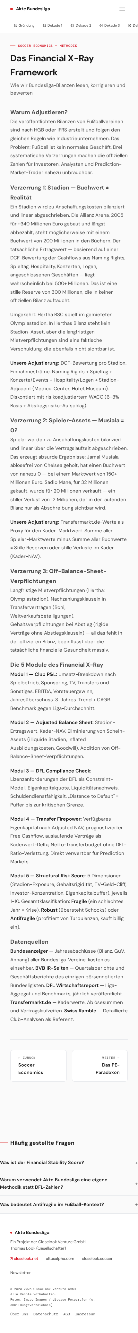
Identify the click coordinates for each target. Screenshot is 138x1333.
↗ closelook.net (24, 1258)
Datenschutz (45, 1314)
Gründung (24, 25)
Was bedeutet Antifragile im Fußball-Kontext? (52, 1204)
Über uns (19, 1314)
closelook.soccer (97, 1258)
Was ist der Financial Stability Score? (42, 1162)
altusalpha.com (60, 1258)
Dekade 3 (109, 25)
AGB (66, 1314)
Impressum (85, 1314)
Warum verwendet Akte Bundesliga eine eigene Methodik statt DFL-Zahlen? (54, 1183)
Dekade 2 (81, 25)
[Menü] (122, 9)
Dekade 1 (52, 25)
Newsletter (20, 1272)
